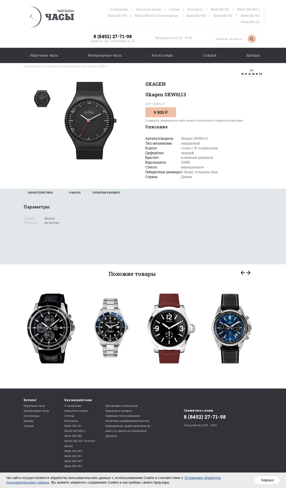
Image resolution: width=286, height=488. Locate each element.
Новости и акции (148, 9)
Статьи (174, 9)
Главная (29, 66)
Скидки (209, 55)
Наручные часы (44, 55)
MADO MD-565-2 (248, 9)
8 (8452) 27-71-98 (113, 36)
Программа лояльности (121, 405)
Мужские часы (77, 66)
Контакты (195, 9)
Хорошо (267, 480)
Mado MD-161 (220, 9)
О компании (119, 9)
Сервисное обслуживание (122, 415)
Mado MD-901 (223, 16)
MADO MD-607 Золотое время (156, 16)
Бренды (253, 55)
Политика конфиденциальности (127, 420)
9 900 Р (161, 112)
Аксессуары (162, 55)
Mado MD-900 (196, 16)
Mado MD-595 (117, 16)
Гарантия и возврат (118, 410)
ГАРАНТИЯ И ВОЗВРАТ (106, 192)
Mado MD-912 (250, 22)
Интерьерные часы (104, 55)
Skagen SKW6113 (98, 66)
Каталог (40, 66)
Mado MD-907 (250, 16)
